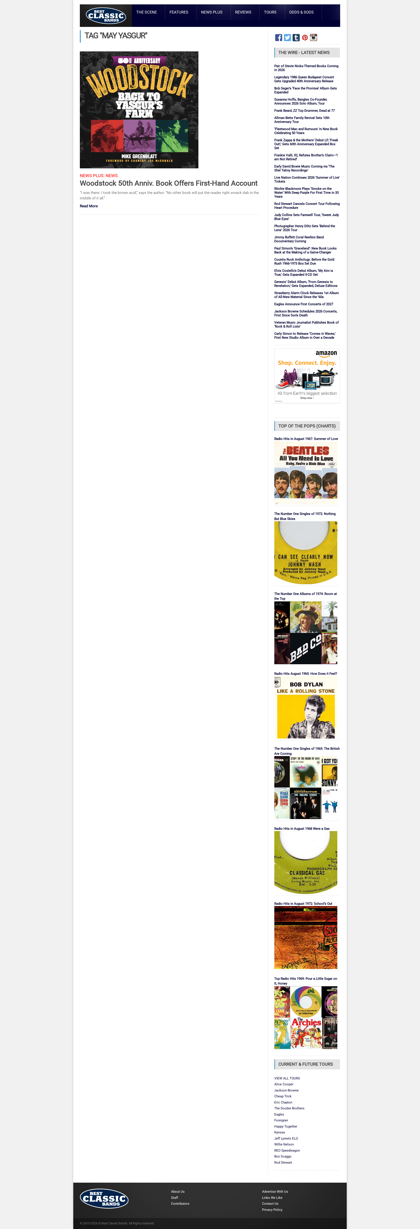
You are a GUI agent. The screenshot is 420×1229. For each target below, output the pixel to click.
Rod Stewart (283, 1162)
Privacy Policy (272, 1210)
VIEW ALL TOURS (287, 1078)
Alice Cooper (283, 1084)
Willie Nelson (284, 1144)
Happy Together (285, 1126)
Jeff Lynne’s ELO (286, 1138)
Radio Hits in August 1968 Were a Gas (302, 829)
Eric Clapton (283, 1102)
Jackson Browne (286, 1090)
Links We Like (272, 1198)
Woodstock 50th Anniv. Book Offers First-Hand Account (169, 183)
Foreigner (281, 1120)
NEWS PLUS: (92, 175)
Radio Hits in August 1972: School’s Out (303, 904)
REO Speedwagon (287, 1150)
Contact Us (270, 1204)
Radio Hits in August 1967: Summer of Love (306, 439)
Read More (89, 206)
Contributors (180, 1204)
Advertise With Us (275, 1192)
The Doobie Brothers (289, 1108)
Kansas (279, 1132)
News (112, 175)
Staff (174, 1198)
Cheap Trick (283, 1096)
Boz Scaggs (282, 1156)
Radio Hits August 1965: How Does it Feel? (305, 674)
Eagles (279, 1114)
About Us (178, 1192)
